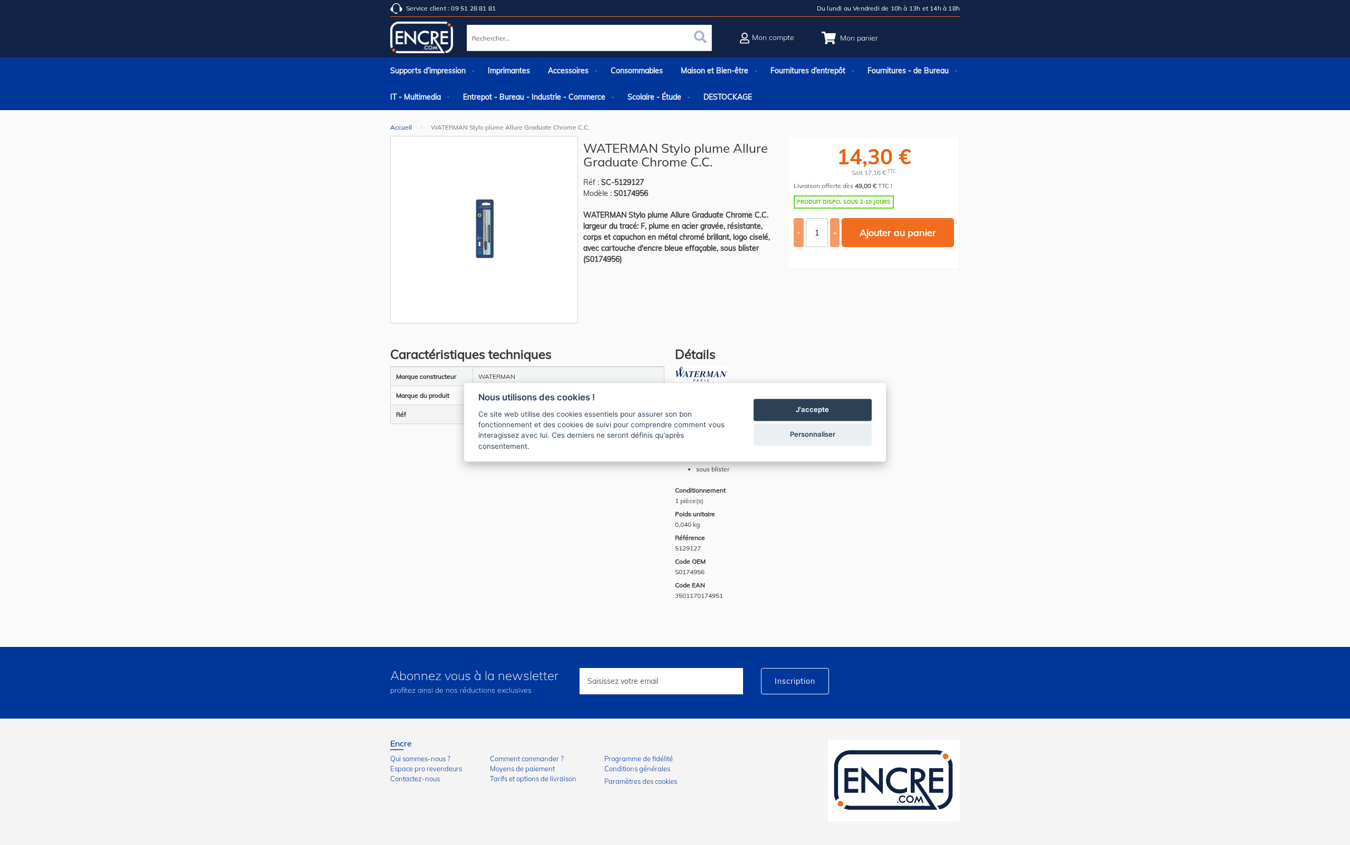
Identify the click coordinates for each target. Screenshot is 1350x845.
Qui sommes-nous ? (420, 758)
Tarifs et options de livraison (533, 778)
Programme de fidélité (638, 758)
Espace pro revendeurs (426, 768)
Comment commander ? (527, 758)
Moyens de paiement (522, 768)
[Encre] (894, 780)
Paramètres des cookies (640, 781)
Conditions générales (637, 768)
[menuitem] (430, 70)
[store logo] (422, 39)
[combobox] (589, 38)
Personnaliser (812, 434)
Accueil (401, 127)
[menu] (675, 83)
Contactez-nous (415, 778)
